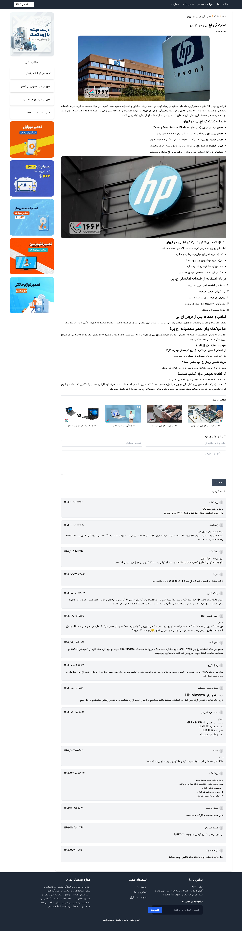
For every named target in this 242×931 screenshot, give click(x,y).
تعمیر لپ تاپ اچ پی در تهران (205, 425)
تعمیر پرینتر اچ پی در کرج (164, 425)
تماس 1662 (22, 4)
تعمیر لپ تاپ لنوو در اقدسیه (37, 99)
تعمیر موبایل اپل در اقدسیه (37, 113)
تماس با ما (188, 4)
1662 (193, 887)
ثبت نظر (219, 482)
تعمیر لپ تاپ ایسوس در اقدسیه (35, 86)
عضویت (155, 910)
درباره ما (174, 4)
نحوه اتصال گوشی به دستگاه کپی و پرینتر (157, 562)
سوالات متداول (205, 4)
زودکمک (119, 920)
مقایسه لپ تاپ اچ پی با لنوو (82, 425)
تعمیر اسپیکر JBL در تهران (38, 73)
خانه (225, 4)
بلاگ (218, 4)
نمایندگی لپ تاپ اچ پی (123, 425)
